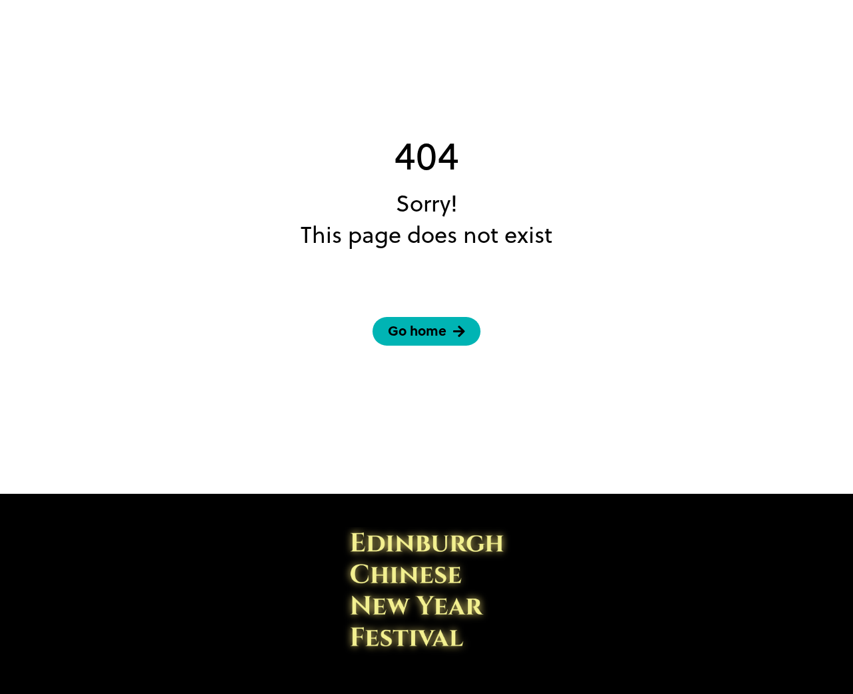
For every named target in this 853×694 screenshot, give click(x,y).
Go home (417, 330)
